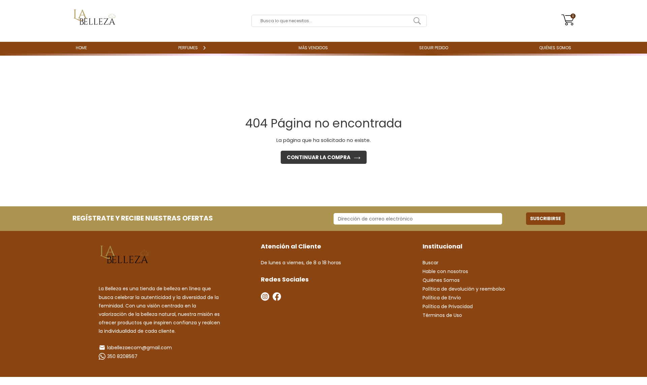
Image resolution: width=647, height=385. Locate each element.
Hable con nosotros (445, 271)
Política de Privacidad (448, 306)
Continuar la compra (318, 157)
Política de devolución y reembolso (464, 289)
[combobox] (333, 21)
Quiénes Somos (555, 48)
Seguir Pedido (433, 48)
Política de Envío (442, 297)
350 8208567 (122, 356)
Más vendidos (313, 48)
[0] (568, 23)
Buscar (430, 262)
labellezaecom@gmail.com (139, 347)
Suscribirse (545, 218)
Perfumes (188, 48)
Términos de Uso (442, 315)
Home (81, 48)
